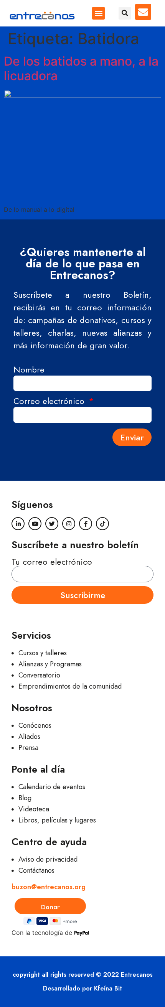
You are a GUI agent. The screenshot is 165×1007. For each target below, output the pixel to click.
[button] (98, 13)
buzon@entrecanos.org (49, 887)
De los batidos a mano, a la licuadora (81, 68)
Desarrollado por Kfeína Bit (82, 988)
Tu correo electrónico (52, 561)
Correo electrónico (50, 402)
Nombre (29, 370)
